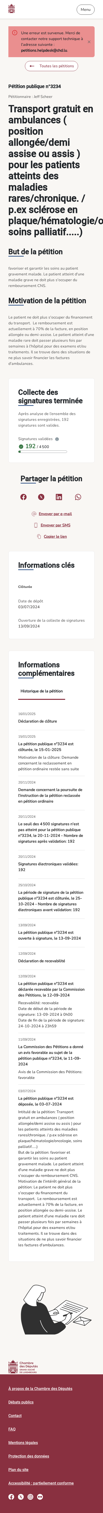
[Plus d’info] (57, 439)
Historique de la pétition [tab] (42, 691)
